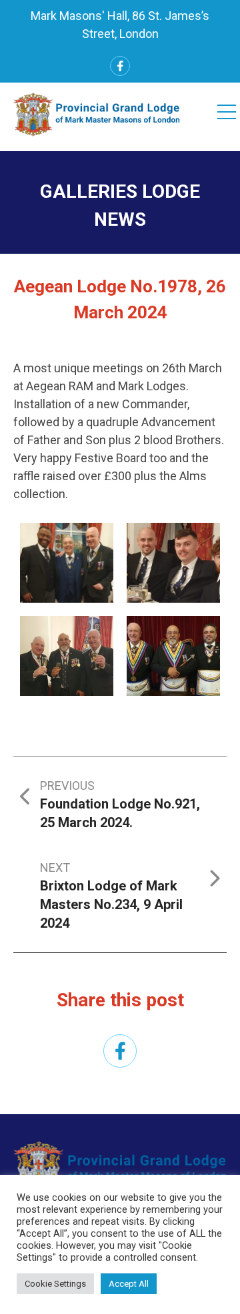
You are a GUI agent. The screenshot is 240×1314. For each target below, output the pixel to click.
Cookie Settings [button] (55, 1284)
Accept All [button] (129, 1284)
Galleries (88, 191)
